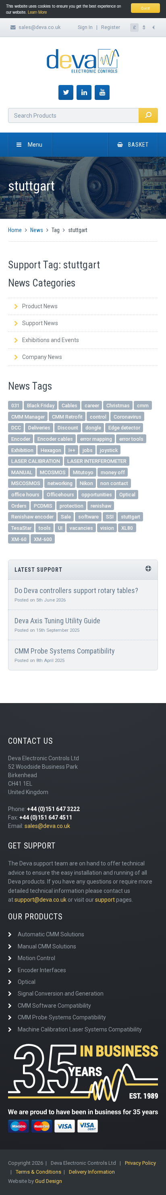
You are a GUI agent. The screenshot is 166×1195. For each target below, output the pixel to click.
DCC (16, 428)
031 (15, 405)
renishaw (101, 506)
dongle (93, 428)
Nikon (86, 483)
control (98, 417)
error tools (131, 439)
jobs (88, 450)
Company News (42, 357)
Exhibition (22, 450)
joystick (109, 450)
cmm (143, 405)
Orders (19, 506)
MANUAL (22, 472)
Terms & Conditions (38, 1172)
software (88, 517)
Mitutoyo (83, 472)
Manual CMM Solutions (47, 946)
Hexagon (51, 450)
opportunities (96, 495)
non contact (114, 483)
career (92, 405)
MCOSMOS (53, 472)
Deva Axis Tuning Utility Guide (57, 620)
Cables (69, 405)
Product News (40, 306)
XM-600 (43, 539)
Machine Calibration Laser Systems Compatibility (80, 1029)
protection (71, 506)
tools (45, 528)
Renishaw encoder (32, 517)
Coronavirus (127, 417)
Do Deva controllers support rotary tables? (76, 590)
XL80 (127, 528)
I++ (71, 450)
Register (110, 27)
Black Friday (40, 405)
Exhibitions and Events (50, 340)
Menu (35, 144)
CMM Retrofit (67, 417)
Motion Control (36, 958)
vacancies (81, 528)
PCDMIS (43, 506)
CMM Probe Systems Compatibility (65, 651)
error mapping (96, 439)
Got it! (145, 8)
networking (60, 483)
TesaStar (21, 528)
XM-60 (19, 539)
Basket (138, 144)
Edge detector (124, 428)
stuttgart (130, 517)
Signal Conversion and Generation (61, 993)
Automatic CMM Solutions (51, 934)
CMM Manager (28, 417)
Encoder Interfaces (42, 970)
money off (113, 472)
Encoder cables (55, 439)
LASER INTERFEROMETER (97, 461)
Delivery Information (92, 1172)
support (105, 899)
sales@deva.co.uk (39, 27)
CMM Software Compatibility (54, 1005)
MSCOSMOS (25, 483)
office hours (25, 495)
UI (60, 528)
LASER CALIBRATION (35, 461)
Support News (40, 323)
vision (107, 528)
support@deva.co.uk (40, 899)
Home (15, 230)
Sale (66, 517)
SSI (110, 517)
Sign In (85, 27)
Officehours (60, 495)
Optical (127, 495)
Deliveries (39, 428)
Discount (68, 428)
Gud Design (48, 1181)
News (36, 230)
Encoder (20, 439)
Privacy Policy (140, 1163)
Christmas (118, 405)
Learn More (37, 12)
